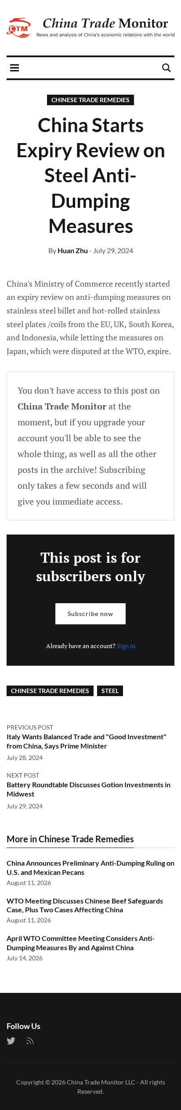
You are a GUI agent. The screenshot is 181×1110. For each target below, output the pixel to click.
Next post (23, 775)
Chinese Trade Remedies (90, 99)
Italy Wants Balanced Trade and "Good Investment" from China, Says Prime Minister (87, 741)
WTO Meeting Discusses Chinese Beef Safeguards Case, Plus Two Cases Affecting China (85, 905)
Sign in (126, 646)
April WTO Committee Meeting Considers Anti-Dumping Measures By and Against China (81, 942)
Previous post (30, 727)
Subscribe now (90, 613)
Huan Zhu (73, 250)
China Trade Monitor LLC (101, 1082)
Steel (110, 690)
